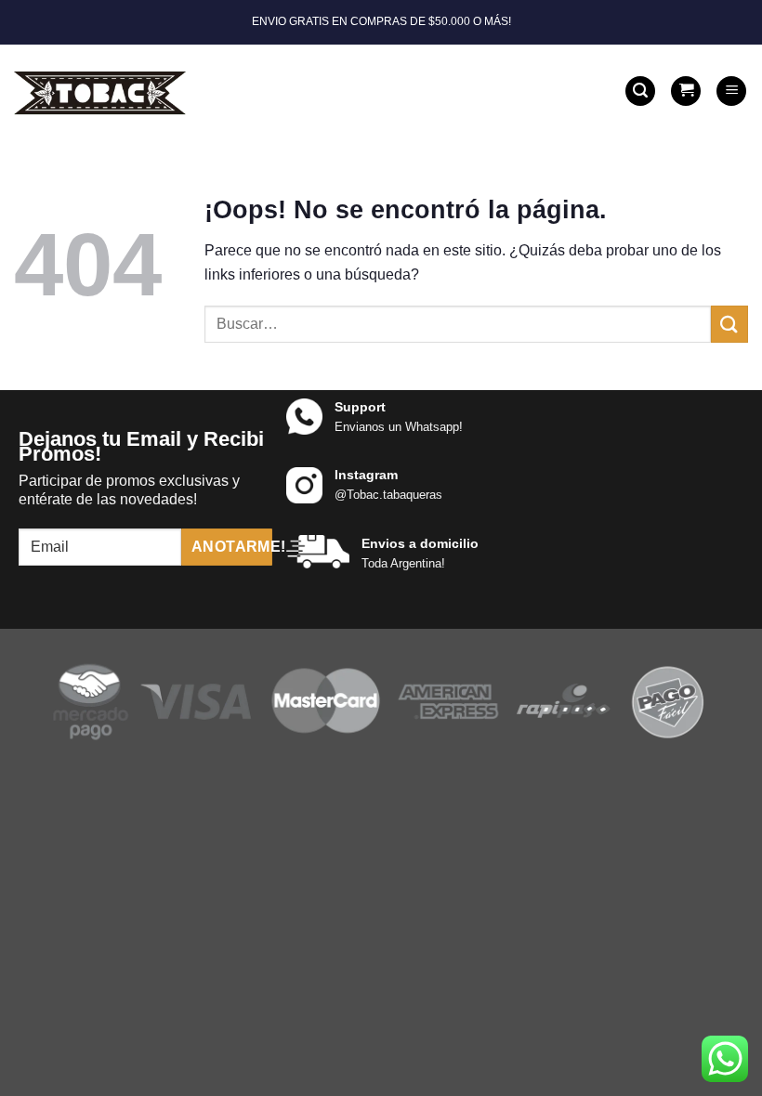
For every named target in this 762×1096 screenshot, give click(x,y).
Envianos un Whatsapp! (399, 427)
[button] (640, 91)
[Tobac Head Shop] (103, 91)
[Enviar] (729, 324)
